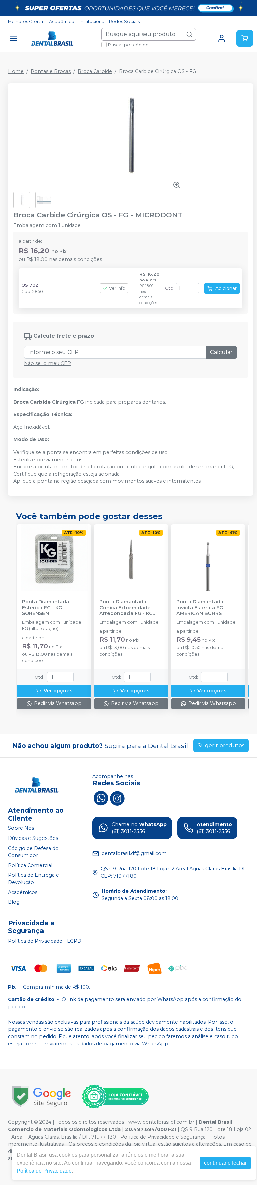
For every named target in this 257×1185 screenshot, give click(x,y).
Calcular (221, 352)
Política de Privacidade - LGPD (44, 941)
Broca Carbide (95, 71)
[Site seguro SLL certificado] (41, 1096)
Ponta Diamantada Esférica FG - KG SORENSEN (45, 607)
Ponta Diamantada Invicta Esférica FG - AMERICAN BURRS (201, 607)
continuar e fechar (225, 1163)
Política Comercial (30, 865)
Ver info (117, 288)
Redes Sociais (124, 21)
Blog (14, 902)
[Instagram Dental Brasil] (117, 798)
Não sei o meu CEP (47, 363)
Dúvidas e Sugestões (33, 838)
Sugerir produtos (221, 745)
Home (16, 71)
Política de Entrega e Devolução (33, 879)
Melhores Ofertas (26, 21)
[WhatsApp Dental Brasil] (100, 798)
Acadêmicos (62, 21)
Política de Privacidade (44, 1171)
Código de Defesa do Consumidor (33, 852)
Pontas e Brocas (51, 71)
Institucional (92, 21)
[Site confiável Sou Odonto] (115, 1096)
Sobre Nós (21, 828)
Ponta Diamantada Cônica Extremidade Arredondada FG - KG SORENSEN (126, 607)
